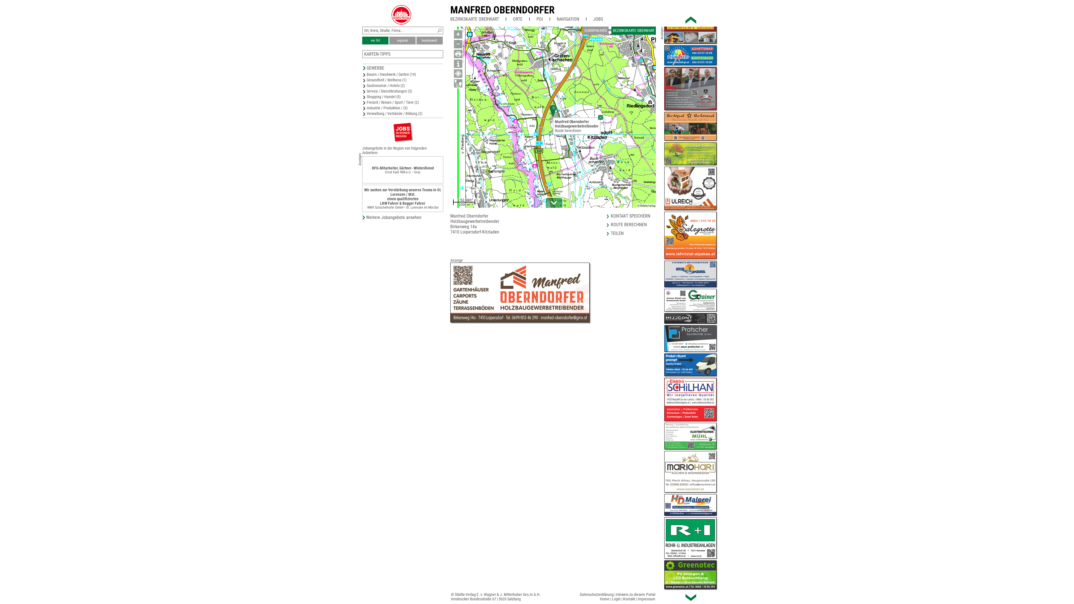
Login (616, 599)
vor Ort (375, 41)
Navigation (568, 19)
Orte (517, 19)
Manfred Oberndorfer (502, 10)
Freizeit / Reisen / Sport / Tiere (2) (393, 102)
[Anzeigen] (402, 132)
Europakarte (596, 30)
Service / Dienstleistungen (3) (389, 91)
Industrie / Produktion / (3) (387, 108)
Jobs (598, 19)
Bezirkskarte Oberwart (474, 19)
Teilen (617, 233)
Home (604, 599)
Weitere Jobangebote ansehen (393, 217)
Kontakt (629, 599)
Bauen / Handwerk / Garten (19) (391, 74)
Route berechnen (568, 130)
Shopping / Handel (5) (384, 97)
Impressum (646, 599)
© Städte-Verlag (646, 205)
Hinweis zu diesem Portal (635, 594)
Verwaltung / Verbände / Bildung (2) (394, 113)
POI (539, 19)
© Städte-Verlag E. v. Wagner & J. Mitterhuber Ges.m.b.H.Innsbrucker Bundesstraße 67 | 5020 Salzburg (496, 596)
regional (402, 41)
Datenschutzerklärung (597, 594)
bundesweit (429, 41)
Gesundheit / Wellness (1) (386, 80)
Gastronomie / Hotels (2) (386, 85)
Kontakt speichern (630, 216)
